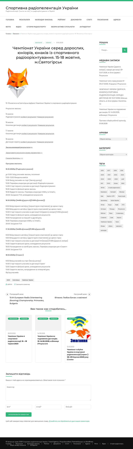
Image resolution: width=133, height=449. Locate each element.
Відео (18, 27)
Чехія (117, 222)
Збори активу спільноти (63, 27)
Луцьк (109, 205)
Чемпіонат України (27, 280)
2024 (102, 179)
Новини (48, 43)
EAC (102, 183)
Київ (102, 196)
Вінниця (121, 192)
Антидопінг (85, 27)
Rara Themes (73, 442)
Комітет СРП (111, 196)
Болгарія (113, 192)
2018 (115, 170)
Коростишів (121, 196)
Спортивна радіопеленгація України (42, 8)
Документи (76, 20)
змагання (119, 226)
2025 (109, 179)
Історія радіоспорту (36, 27)
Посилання (102, 20)
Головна (10, 20)
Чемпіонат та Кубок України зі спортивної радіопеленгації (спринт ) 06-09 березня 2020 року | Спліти (77, 354)
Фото (8, 27)
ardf (122, 179)
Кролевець (104, 200)
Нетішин (103, 209)
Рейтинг (62, 20)
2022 (115, 175)
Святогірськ (16, 280)
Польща (112, 209)
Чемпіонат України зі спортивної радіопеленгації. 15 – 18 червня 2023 (17, 340)
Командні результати (45, 117)
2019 (121, 170)
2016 (102, 170)
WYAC (103, 188)
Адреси (116, 20)
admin (9, 284)
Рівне (110, 213)
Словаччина (119, 213)
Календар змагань (44, 20)
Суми (111, 217)
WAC (122, 183)
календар (103, 230)
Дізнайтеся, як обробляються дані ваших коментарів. (69, 421)
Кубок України (115, 200)
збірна (110, 226)
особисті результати (28, 117)
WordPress (89, 442)
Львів (116, 205)
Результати (24, 20)
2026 (116, 179)
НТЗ (123, 205)
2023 (122, 175)
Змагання (38, 43)
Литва (102, 205)
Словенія (103, 217)
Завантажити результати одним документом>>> (24, 153)
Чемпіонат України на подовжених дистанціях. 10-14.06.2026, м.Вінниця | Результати (48, 340)
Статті (89, 20)
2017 (108, 170)
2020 (8, 280)
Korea (116, 183)
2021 (109, 175)
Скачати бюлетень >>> (14, 158)
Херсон (119, 217)
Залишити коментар (23, 284)
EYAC (108, 183)
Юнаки (103, 226)
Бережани (104, 192)
